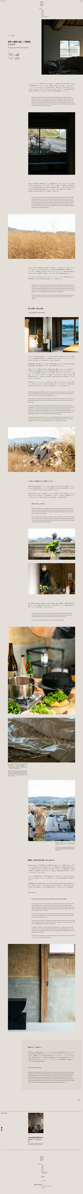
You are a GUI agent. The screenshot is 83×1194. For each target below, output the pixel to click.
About (43, 1165)
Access (43, 1168)
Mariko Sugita (17, 57)
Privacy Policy (43, 1180)
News (42, 1167)
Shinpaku (39, 1163)
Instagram (43, 1176)
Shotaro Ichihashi (16, 58)
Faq (42, 1169)
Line (42, 1177)
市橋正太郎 (17, 55)
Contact (43, 1170)
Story (42, 1166)
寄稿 (13, 35)
